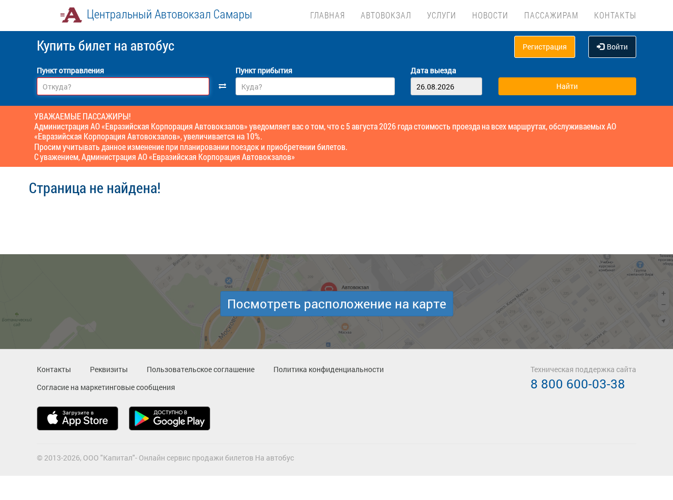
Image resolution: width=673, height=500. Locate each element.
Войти (617, 47)
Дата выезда (433, 70)
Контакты (615, 15)
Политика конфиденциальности (328, 369)
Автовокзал (386, 15)
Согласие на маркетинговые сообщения (106, 387)
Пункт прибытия (264, 70)
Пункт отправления (70, 70)
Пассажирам (551, 15)
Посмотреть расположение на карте (336, 303)
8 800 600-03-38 (578, 383)
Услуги (441, 15)
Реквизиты (109, 369)
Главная (327, 15)
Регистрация (545, 47)
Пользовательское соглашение (200, 369)
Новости (490, 15)
